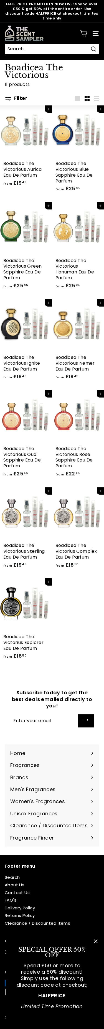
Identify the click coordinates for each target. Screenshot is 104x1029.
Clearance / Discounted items (37, 923)
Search (12, 877)
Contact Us (17, 892)
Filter (20, 98)
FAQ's (10, 900)
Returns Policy (20, 915)
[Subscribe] (86, 720)
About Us (14, 885)
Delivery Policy (20, 908)
